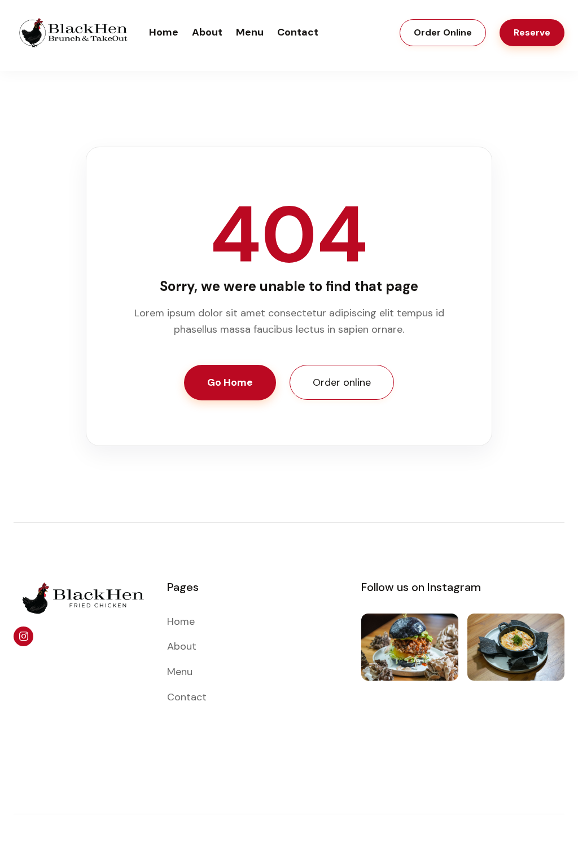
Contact (297, 32)
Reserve (532, 32)
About (207, 32)
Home (163, 32)
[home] (74, 32)
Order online (342, 382)
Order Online (443, 32)
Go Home (230, 382)
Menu (250, 32)
